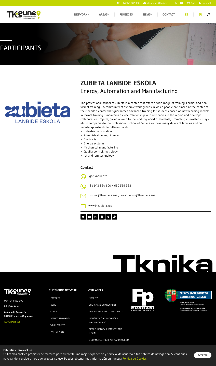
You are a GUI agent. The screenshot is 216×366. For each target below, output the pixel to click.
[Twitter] (83, 217)
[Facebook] (102, 217)
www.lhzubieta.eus (100, 206)
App (193, 3)
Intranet (207, 3)
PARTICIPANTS (21, 48)
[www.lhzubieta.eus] (83, 206)
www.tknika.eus (12, 321)
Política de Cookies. (135, 358)
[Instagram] (95, 217)
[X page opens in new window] (176, 3)
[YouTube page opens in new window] (181, 3)
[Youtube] (89, 217)
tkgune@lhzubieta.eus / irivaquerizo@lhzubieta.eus (121, 195)
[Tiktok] (114, 217)
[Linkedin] (108, 217)
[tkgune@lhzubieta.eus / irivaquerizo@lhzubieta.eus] (83, 196)
